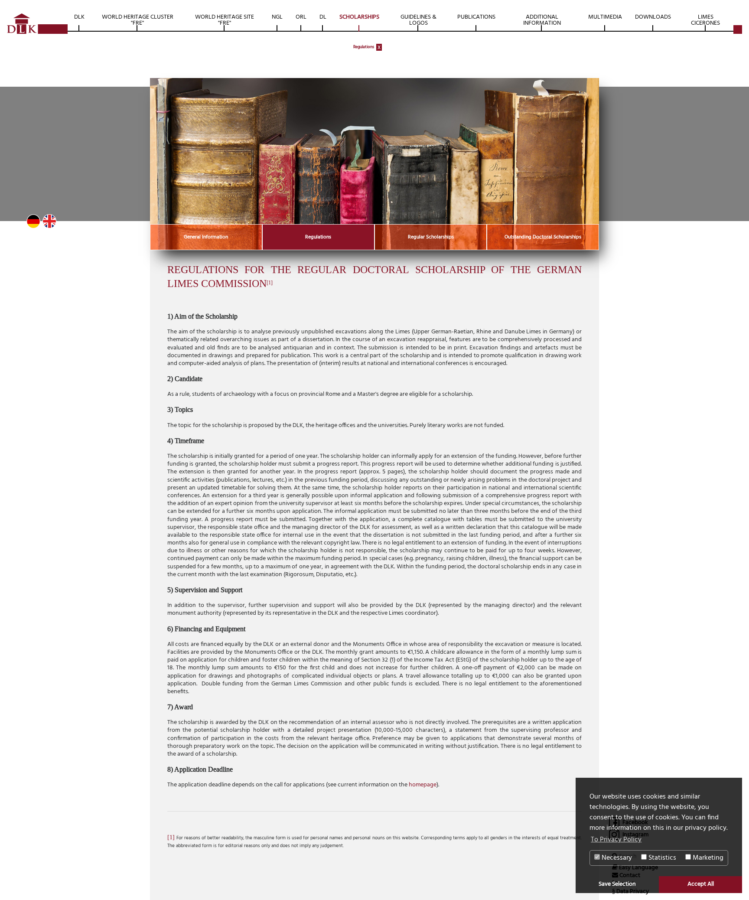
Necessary (616, 858)
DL (322, 17)
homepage (422, 785)
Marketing (707, 858)
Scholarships (359, 17)
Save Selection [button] (617, 884)
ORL (301, 17)
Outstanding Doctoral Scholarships (543, 237)
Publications (476, 17)
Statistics (661, 858)
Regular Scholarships (431, 237)
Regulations (363, 46)
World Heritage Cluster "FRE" (137, 20)
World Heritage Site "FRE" (224, 20)
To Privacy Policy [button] (616, 839)
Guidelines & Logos (418, 20)
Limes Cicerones (705, 20)
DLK (79, 17)
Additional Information (542, 20)
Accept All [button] (700, 884)
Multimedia (605, 17)
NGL (277, 17)
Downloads (653, 17)
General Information (206, 237)
